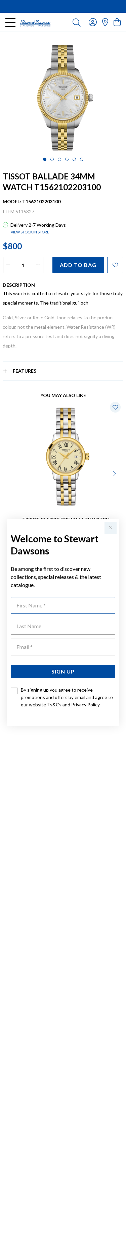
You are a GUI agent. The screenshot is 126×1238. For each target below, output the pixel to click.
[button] (44, 159)
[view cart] (117, 22)
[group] (63, 6)
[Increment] (38, 265)
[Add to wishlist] (115, 265)
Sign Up (63, 671)
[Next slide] (115, 473)
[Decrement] (8, 265)
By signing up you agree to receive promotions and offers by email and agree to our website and (67, 697)
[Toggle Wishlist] (115, 407)
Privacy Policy (85, 704)
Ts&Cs (54, 704)
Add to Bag (78, 265)
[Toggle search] (76, 22)
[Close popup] (110, 528)
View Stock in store (30, 232)
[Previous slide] (10, 473)
